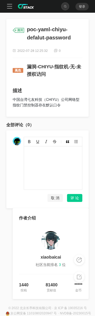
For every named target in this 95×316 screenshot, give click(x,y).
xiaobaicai (51, 257)
